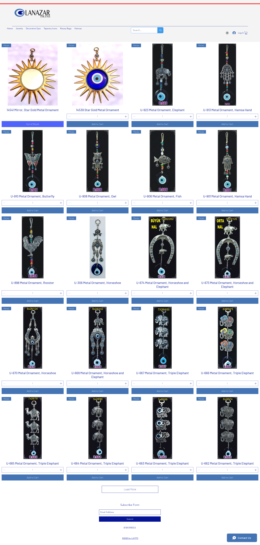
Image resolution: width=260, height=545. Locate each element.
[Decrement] (69, 116)
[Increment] (126, 116)
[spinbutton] (97, 116)
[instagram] (227, 32)
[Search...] (160, 30)
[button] (246, 32)
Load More (130, 489)
